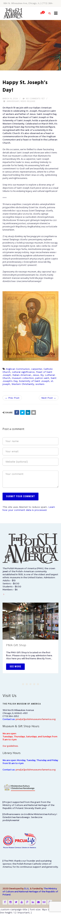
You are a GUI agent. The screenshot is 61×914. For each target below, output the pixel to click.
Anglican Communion (18, 369)
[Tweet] (22, 412)
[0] (39, 13)
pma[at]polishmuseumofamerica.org (36, 719)
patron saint (42, 378)
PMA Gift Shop (16, 645)
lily (41, 375)
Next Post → (48, 397)
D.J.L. (26, 888)
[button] (23, 684)
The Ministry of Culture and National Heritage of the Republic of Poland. (30, 891)
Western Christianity (23, 384)
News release (28, 101)
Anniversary (13, 101)
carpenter (36, 369)
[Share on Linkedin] (28, 412)
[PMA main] (13, 13)
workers (39, 384)
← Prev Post (12, 397)
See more (15, 666)
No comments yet (35, 99)
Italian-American (21, 375)
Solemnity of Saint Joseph (34, 381)
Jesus (36, 375)
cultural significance (23, 372)
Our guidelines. (10, 746)
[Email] (33, 412)
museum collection (23, 378)
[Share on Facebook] (16, 412)
